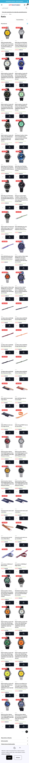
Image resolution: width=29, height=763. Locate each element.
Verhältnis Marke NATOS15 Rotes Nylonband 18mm (7, 345)
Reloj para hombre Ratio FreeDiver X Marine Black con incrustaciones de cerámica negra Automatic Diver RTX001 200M (21, 198)
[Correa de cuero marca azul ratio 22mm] (7, 501)
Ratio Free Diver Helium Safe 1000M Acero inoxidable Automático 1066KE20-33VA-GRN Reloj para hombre (7, 593)
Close (27, 1)
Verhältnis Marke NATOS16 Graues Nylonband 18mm (21, 319)
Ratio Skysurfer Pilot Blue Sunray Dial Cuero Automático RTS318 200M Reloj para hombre (21, 168)
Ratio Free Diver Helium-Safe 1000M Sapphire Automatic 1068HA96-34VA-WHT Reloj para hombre (21, 453)
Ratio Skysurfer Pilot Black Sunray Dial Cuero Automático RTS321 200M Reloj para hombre (7, 198)
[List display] (27, 24)
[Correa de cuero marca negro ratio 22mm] (21, 527)
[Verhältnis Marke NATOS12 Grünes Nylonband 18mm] (21, 361)
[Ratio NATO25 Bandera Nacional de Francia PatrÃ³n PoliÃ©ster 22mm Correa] (7, 246)
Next (26, 731)
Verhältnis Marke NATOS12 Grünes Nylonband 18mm (21, 372)
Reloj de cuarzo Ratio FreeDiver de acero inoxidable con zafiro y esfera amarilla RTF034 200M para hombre (21, 685)
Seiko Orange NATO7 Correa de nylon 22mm (21, 425)
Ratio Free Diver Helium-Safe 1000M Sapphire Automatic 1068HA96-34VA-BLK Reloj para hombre (21, 483)
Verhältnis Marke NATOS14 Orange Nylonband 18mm (21, 345)
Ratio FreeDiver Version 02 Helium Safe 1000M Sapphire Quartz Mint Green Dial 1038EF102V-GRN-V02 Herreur (21, 107)
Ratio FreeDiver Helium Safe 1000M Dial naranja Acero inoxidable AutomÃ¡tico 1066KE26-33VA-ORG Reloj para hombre (7, 290)
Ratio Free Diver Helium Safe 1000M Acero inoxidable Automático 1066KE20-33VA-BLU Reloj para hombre (21, 717)
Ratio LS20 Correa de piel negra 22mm (7, 399)
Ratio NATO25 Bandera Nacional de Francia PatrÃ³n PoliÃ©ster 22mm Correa (7, 258)
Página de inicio (4, 14)
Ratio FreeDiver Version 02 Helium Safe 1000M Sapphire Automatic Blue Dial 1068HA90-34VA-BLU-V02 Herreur (21, 76)
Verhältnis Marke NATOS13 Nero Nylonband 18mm (7, 372)
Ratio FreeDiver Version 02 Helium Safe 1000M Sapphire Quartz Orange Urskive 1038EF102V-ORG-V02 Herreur (7, 624)
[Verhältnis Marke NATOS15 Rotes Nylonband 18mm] (7, 335)
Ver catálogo (2, 4)
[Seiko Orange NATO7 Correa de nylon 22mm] (21, 415)
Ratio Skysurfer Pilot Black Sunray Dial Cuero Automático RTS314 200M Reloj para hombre (7, 168)
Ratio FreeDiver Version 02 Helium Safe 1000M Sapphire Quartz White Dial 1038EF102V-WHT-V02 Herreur (21, 624)
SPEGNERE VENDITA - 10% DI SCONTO (14, 1)
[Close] (23, 747)
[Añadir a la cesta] (9, 54)
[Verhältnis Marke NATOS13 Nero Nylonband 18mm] (7, 361)
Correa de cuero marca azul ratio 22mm (7, 511)
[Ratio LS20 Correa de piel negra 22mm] (7, 388)
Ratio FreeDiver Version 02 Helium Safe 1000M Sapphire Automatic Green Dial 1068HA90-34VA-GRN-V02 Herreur (7, 655)
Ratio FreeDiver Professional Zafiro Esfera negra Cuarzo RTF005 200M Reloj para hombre (7, 229)
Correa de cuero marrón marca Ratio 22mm (6, 538)
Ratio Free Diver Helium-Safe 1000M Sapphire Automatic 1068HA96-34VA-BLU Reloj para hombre (7, 716)
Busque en (26, 8)
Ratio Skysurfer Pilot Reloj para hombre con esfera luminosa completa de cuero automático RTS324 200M (21, 44)
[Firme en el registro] (24, 5)
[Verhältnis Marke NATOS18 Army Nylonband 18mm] (7, 308)
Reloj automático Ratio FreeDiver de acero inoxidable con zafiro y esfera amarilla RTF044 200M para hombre (7, 45)
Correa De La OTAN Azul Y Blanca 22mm (7, 564)
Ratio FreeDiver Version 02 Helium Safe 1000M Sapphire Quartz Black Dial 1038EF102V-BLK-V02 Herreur (7, 138)
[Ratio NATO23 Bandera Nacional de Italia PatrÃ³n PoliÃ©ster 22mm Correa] (21, 217)
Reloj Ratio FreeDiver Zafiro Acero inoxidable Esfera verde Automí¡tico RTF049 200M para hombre (21, 137)
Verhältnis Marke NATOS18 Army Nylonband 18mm (7, 319)
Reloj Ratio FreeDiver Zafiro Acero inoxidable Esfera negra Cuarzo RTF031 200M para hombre (21, 593)
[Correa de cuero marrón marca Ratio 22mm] (7, 527)
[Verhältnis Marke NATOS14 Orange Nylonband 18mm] (21, 335)
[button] (4, 53)
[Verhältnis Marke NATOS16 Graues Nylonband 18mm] (21, 308)
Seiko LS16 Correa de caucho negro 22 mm (7, 425)
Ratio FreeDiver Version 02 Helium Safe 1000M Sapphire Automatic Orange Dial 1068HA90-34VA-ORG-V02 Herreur (21, 655)
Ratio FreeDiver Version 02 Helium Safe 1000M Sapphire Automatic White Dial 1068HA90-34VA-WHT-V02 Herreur (7, 76)
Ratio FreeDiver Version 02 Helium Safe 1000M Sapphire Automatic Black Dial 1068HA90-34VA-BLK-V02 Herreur (7, 107)
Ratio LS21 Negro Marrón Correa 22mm (20, 399)
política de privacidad (5, 754)
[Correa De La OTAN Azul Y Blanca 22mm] (7, 554)
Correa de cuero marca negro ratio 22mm (21, 538)
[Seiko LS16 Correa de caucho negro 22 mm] (7, 415)
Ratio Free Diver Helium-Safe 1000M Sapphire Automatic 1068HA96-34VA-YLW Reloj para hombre (7, 483)
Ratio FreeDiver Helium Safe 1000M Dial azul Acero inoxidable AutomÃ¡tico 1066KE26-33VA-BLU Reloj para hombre (21, 259)
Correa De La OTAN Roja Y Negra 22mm (21, 564)
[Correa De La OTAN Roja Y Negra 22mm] (21, 554)
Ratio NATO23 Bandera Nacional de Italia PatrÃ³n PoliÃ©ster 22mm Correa (21, 228)
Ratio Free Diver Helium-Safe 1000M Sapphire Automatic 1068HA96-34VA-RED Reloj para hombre (7, 453)
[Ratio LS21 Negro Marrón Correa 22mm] (21, 388)
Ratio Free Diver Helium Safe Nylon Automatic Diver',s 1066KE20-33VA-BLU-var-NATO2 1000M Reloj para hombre (21, 290)
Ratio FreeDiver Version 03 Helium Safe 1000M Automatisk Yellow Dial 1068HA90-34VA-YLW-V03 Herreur (7, 686)
